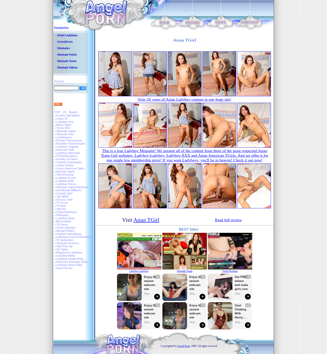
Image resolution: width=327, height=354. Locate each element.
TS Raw (61, 205)
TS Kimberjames (66, 156)
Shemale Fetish (67, 54)
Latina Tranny (64, 165)
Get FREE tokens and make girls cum (241, 283)
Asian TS (62, 118)
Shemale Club (65, 149)
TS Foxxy (62, 224)
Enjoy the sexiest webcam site (150, 283)
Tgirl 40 (61, 209)
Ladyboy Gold (65, 181)
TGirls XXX (63, 128)
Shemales (63, 48)
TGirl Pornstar (65, 174)
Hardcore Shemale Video (72, 261)
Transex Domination (69, 162)
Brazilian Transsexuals (70, 143)
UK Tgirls (62, 249)
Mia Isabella (63, 221)
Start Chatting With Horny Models (241, 312)
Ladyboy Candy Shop (69, 258)
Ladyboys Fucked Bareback (74, 237)
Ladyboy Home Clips (69, 265)
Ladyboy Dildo (65, 218)
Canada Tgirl (64, 193)
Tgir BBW (62, 196)
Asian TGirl (146, 220)
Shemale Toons (67, 61)
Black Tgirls (63, 125)
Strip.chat (148, 293)
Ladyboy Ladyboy (67, 146)
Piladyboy (62, 215)
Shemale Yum (65, 134)
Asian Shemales (66, 212)
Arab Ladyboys (66, 227)
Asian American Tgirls (70, 168)
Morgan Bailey (65, 230)
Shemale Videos (67, 67)
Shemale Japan (66, 131)
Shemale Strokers (67, 243)
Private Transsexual (69, 140)
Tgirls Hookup (230, 271)
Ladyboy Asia (65, 121)
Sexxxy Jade (64, 199)
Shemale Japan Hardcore (72, 187)
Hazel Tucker (64, 268)
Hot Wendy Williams (68, 190)
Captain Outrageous (69, 233)
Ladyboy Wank (65, 255)
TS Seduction (64, 240)
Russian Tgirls (65, 171)
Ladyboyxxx (64, 137)
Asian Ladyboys (67, 35)
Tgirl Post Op (64, 246)
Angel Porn (184, 346)
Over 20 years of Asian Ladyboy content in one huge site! (184, 99)
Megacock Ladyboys (69, 252)
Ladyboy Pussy (66, 184)
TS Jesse (62, 202)
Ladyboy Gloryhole (68, 153)
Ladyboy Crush (66, 177)
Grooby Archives (67, 159)
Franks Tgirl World (67, 115)
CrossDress (65, 41)
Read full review (228, 220)
